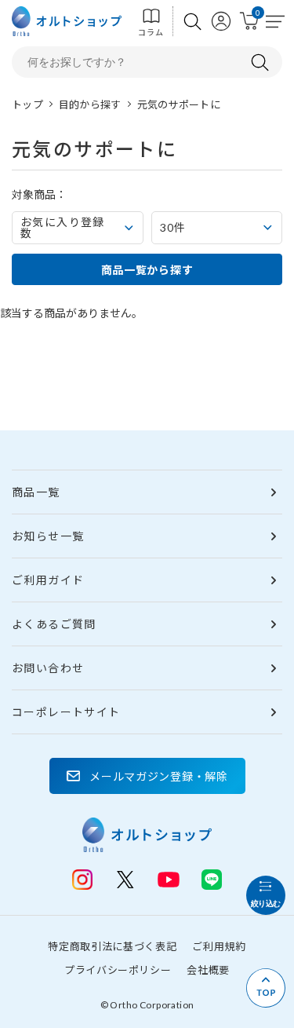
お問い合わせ (48, 668)
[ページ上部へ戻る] (265, 988)
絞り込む (266, 903)
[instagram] (82, 879)
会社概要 (208, 970)
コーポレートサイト (66, 712)
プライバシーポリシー (118, 970)
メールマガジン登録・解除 (158, 776)
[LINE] (168, 878)
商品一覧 (36, 492)
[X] (125, 879)
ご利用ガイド (48, 580)
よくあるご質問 (54, 624)
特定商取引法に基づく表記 (112, 946)
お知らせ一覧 (48, 536)
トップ (27, 104)
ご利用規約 (218, 946)
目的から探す (90, 104)
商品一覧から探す (147, 269)
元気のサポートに (178, 104)
